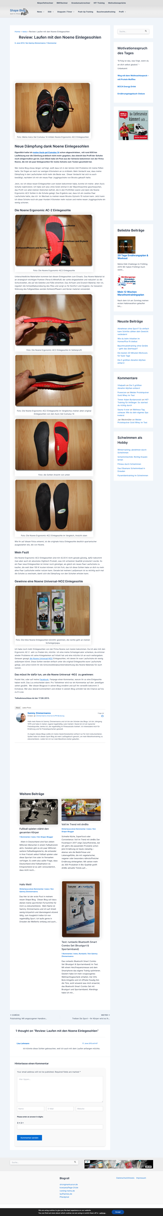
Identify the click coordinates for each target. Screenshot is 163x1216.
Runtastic (83, 954)
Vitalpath (122, 385)
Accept (118, 1212)
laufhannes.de (66, 1194)
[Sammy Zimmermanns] (21, 717)
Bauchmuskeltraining (106, 12)
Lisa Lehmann (23, 1043)
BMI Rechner (62, 3)
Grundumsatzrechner (80, 3)
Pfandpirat (64, 1197)
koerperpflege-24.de (69, 1187)
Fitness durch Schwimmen (129, 464)
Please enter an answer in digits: (30, 1117)
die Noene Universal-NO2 (41, 658)
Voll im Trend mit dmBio (75, 824)
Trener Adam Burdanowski (129, 399)
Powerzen (122, 392)
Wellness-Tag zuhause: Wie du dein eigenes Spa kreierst (133, 412)
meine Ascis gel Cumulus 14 (46, 152)
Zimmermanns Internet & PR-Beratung (50, 716)
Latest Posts (26, 708)
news (33, 837)
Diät (49, 12)
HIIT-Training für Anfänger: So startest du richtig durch (133, 402)
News (39, 12)
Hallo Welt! (25, 884)
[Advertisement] (60, 64)
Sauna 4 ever (123, 409)
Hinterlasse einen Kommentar (74, 829)
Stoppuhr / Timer (64, 12)
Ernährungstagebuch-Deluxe (131, 93)
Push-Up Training (85, 12)
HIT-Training (99, 3)
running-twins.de (67, 1191)
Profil (121, 12)
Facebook (44, 679)
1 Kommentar (51, 43)
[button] (43, 12)
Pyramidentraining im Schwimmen (133, 475)
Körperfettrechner (45, 3)
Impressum (141, 1178)
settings (102, 1213)
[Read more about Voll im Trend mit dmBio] (81, 809)
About (18, 708)
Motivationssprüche (117, 3)
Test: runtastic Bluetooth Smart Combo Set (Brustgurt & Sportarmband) (79, 946)
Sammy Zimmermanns (39, 713)
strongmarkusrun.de (69, 1184)
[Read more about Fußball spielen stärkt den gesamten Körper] (39, 812)
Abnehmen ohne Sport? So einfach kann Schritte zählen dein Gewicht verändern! (133, 331)
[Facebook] (102, 716)
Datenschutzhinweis (125, 1178)
